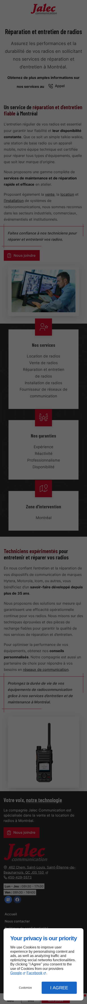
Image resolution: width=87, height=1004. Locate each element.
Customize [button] (25, 987)
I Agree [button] (59, 987)
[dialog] (43, 964)
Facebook (34, 973)
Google (16, 973)
